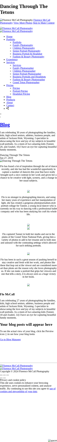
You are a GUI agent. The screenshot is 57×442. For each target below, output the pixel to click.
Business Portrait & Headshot (27, 53)
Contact (10, 105)
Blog (8, 96)
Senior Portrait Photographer (27, 73)
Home (9, 36)
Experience (12, 59)
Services (10, 62)
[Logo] (16, 29)
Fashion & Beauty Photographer (29, 79)
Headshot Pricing (21, 94)
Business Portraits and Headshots (29, 76)
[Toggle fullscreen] (4, 375)
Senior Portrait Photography (27, 51)
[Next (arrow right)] (4, 377)
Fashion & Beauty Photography (28, 56)
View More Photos (22, 23)
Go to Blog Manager (10, 339)
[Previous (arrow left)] (1, 377)
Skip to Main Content (43, 23)
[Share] (7, 108)
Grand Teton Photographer (26, 82)
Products (10, 99)
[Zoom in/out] (7, 375)
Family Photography (23, 45)
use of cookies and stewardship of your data (28, 390)
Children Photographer (24, 71)
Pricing (9, 85)
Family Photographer (23, 68)
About (9, 102)
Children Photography (24, 48)
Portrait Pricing (20, 91)
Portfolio (10, 39)
